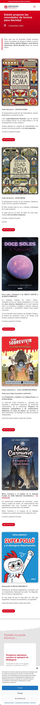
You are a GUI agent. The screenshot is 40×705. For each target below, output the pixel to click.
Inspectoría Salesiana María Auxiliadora (19, 1)
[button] (37, 668)
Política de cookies (9, 702)
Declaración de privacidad (22, 702)
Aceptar (20, 688)
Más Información (8, 139)
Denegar (20, 693)
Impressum (33, 702)
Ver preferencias (20, 698)
